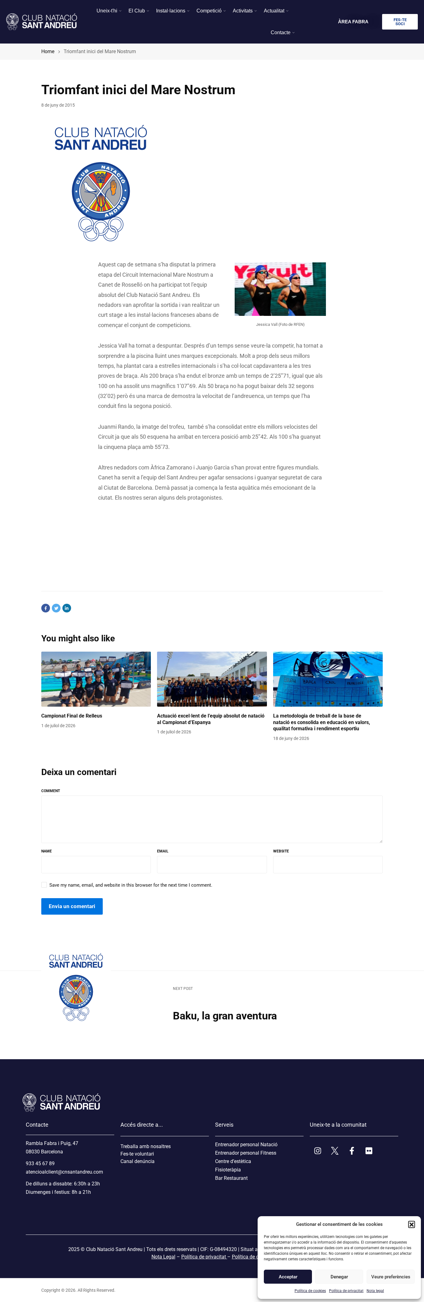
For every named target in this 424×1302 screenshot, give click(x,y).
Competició (209, 10)
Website (281, 851)
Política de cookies (310, 1291)
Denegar (339, 1277)
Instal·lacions (170, 10)
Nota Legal (163, 1257)
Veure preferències (390, 1277)
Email (163, 851)
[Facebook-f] (351, 1150)
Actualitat (274, 10)
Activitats (243, 10)
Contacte (281, 32)
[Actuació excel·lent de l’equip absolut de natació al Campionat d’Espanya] (212, 679)
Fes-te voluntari (137, 1154)
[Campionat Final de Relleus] (96, 679)
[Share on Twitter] (56, 608)
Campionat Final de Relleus (71, 716)
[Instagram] (317, 1150)
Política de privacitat (346, 1291)
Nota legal (375, 1291)
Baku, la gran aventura (225, 1015)
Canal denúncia (137, 1161)
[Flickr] (369, 1150)
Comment (50, 791)
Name (46, 851)
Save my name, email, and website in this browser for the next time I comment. (130, 885)
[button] (411, 1224)
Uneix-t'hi (107, 10)
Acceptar (288, 1277)
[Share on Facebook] (45, 608)
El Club (137, 10)
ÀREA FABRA (353, 21)
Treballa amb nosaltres (145, 1146)
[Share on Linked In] (66, 608)
